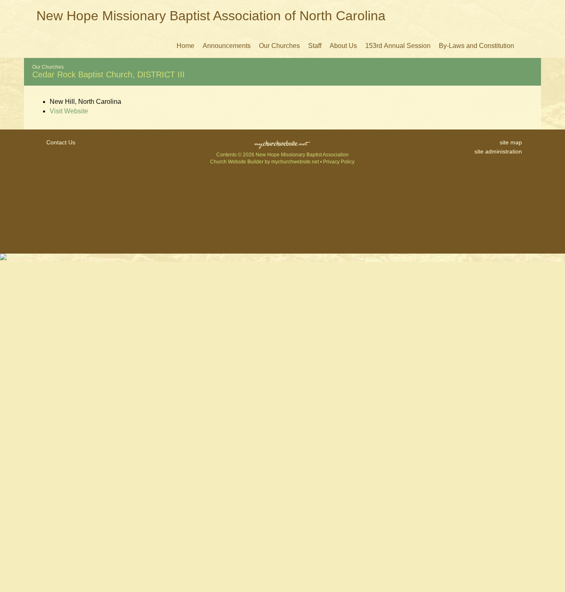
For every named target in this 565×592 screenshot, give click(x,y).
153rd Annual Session (398, 45)
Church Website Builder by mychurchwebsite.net (264, 162)
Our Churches (279, 45)
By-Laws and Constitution (476, 45)
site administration (498, 151)
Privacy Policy (338, 162)
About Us (343, 45)
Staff (314, 45)
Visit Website (69, 111)
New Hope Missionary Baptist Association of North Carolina (210, 15)
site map (511, 142)
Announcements (227, 45)
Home (185, 45)
